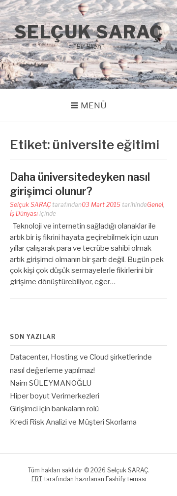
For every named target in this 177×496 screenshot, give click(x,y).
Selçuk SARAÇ (88, 32)
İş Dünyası (24, 213)
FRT (36, 479)
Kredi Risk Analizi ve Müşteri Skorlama (73, 422)
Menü (94, 105)
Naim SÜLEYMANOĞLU (50, 383)
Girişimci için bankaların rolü (54, 408)
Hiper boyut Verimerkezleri (54, 396)
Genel (155, 204)
